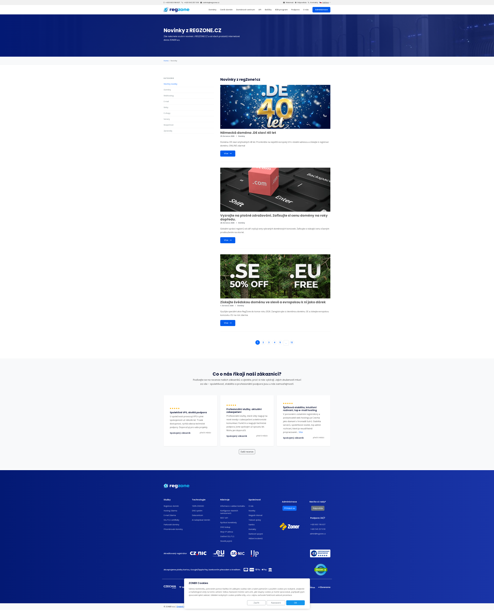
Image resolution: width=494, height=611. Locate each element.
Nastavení (276, 602)
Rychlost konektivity (228, 522)
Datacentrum (197, 515)
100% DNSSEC (198, 506)
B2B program (281, 9)
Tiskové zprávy (255, 520)
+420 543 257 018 (191, 2)
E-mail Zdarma (170, 515)
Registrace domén (171, 506)
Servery (167, 119)
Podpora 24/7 (317, 518)
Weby (166, 107)
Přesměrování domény (173, 529)
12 (292, 342)
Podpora (295, 9)
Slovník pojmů (226, 541)
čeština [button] (325, 2)
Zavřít (256, 602)
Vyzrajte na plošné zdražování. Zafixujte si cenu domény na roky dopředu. (274, 217)
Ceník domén (226, 9)
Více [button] (300, 432)
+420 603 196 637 (172, 2)
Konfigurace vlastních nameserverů (229, 511)
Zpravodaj (168, 131)
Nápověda (301, 2)
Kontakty (314, 2)
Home (166, 60)
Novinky (252, 510)
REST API (224, 518)
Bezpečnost (169, 125)
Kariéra (251, 524)
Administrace (321, 9)
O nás (306, 9)
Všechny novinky (170, 84)
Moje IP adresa (226, 532)
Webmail (289, 2)
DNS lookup (225, 527)
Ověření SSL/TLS (227, 536)
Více (226, 153)
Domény (212, 9)
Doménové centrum (245, 9)
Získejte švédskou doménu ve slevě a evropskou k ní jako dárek (273, 302)
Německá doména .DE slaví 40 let (248, 132)
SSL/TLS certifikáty (171, 520)
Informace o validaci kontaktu (232, 506)
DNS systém (197, 510)
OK (295, 602)
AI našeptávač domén (201, 520)
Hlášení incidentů (256, 538)
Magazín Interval (255, 515)
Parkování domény (171, 524)
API (259, 9)
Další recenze (247, 451)
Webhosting (169, 95)
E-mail (166, 101)
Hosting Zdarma (170, 510)
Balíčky (268, 9)
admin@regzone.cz (211, 2)
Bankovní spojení (256, 534)
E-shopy (167, 113)
